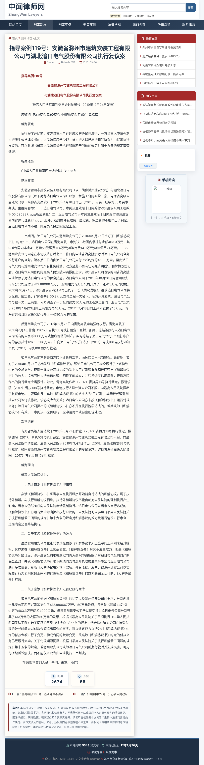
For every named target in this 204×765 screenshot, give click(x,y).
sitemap (95, 758)
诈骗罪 (150, 16)
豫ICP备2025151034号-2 (61, 758)
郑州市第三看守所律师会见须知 (161, 47)
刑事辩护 (127, 16)
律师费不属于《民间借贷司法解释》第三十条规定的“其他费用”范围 (169, 131)
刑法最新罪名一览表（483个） (161, 56)
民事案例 (148, 165)
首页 (15, 38)
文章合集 (83, 758)
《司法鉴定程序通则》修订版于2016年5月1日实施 (169, 113)
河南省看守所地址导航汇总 (159, 65)
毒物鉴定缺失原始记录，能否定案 (163, 74)
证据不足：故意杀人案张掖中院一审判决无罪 (169, 140)
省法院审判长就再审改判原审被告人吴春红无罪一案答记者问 (169, 104)
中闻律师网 (26, 6)
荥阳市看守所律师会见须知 (159, 122)
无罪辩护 (139, 16)
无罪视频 (139, 25)
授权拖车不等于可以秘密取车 (160, 83)
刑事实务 (65, 25)
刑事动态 (40, 25)
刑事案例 (89, 25)
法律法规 (114, 25)
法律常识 (164, 25)
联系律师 (188, 25)
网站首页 (15, 25)
